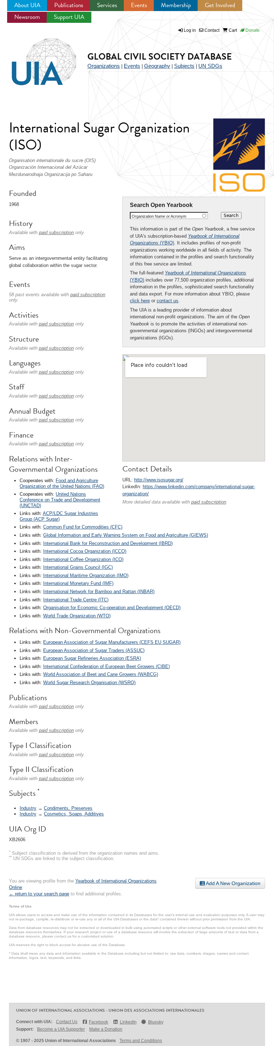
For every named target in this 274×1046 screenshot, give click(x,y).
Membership (176, 5)
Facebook (98, 1022)
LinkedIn (128, 1022)
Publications (68, 5)
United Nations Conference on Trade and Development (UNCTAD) (60, 499)
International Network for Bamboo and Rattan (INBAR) (98, 591)
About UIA (27, 5)
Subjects (184, 66)
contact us (167, 300)
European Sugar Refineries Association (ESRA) (92, 658)
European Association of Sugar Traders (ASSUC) (93, 650)
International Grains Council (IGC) (78, 567)
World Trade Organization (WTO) (77, 615)
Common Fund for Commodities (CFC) (82, 527)
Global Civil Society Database (159, 56)
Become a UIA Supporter (61, 1029)
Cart (232, 30)
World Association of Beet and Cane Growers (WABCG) (100, 674)
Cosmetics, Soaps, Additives (74, 814)
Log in (190, 30)
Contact (211, 30)
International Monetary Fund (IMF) (78, 583)
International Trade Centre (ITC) (75, 599)
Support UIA (69, 16)
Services (107, 5)
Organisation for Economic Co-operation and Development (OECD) (112, 607)
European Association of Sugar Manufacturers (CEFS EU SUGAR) (112, 642)
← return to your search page (39, 893)
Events (139, 5)
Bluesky (155, 1022)
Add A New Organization (232, 883)
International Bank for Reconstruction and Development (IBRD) (108, 543)
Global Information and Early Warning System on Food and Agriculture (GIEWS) (125, 535)
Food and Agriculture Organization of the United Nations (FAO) (62, 483)
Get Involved (220, 5)
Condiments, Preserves (68, 808)
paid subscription (208, 502)
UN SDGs (210, 66)
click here (140, 300)
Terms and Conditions (141, 1040)
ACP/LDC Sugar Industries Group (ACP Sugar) (59, 516)
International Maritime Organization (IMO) (85, 575)
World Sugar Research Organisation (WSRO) (89, 682)
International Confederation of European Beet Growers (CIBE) (106, 666)
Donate (252, 30)
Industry (28, 808)
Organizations (103, 66)
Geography (157, 66)
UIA (35, 57)
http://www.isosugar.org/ (158, 479)
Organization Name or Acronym (159, 216)
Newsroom (27, 16)
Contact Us (66, 1021)
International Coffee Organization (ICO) (83, 559)
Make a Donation (105, 1029)
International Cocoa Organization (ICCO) (84, 551)
